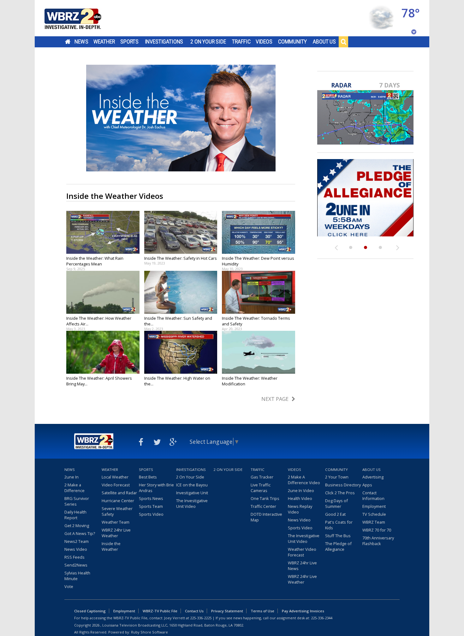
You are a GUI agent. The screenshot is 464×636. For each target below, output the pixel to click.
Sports (129, 42)
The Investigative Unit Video (192, 503)
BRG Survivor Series (76, 501)
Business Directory (343, 485)
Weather (104, 42)
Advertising (373, 477)
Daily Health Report (75, 514)
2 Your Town (336, 477)
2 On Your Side (208, 42)
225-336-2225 (200, 617)
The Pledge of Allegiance (338, 546)
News (81, 42)
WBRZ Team (373, 522)
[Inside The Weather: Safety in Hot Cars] (180, 232)
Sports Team (151, 506)
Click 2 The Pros (340, 493)
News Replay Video (300, 509)
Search (343, 42)
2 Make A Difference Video (304, 479)
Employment (374, 506)
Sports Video (151, 514)
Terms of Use (262, 611)
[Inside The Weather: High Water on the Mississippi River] (180, 352)
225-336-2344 (321, 617)
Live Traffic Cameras (261, 487)
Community (292, 42)
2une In (71, 477)
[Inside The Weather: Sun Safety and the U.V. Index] (180, 292)
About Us (324, 42)
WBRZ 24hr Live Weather (116, 532)
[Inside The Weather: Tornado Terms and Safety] (258, 292)
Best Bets (148, 477)
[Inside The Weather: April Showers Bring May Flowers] (103, 352)
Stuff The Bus (338, 535)
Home (67, 42)
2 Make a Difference (74, 487)
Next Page (275, 398)
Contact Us (194, 611)
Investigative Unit (192, 493)
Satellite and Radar (119, 493)
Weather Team (115, 522)
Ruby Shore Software (149, 632)
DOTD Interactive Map (266, 517)
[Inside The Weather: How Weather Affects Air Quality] (103, 292)
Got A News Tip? (79, 533)
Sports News (151, 498)
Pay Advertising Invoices (303, 611)
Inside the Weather (111, 546)
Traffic (241, 42)
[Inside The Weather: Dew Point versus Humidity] (258, 232)
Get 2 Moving (76, 525)
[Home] (80, 18)
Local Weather (115, 477)
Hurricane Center (118, 500)
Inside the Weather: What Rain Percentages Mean (94, 261)
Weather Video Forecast (302, 552)
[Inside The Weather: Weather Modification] (258, 352)
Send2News (75, 565)
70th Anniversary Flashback (378, 540)
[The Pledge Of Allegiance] (365, 197)
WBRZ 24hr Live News (302, 565)
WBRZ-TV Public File (160, 611)
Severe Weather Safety (117, 511)
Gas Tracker (262, 477)
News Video (75, 549)
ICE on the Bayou (192, 485)
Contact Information (373, 495)
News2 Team (76, 541)
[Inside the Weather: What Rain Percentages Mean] (103, 232)
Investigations (164, 42)
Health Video (300, 498)
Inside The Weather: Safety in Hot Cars (180, 258)
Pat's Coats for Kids (339, 525)
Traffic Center (263, 506)
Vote (68, 586)
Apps (367, 485)
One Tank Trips (265, 498)
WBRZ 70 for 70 (376, 530)
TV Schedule (374, 514)
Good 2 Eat (335, 514)
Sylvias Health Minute (77, 575)
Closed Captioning (90, 611)
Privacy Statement (227, 611)
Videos (264, 42)
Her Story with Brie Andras (156, 487)
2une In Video (301, 490)
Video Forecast (116, 485)
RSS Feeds (74, 557)
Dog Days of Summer (336, 503)
